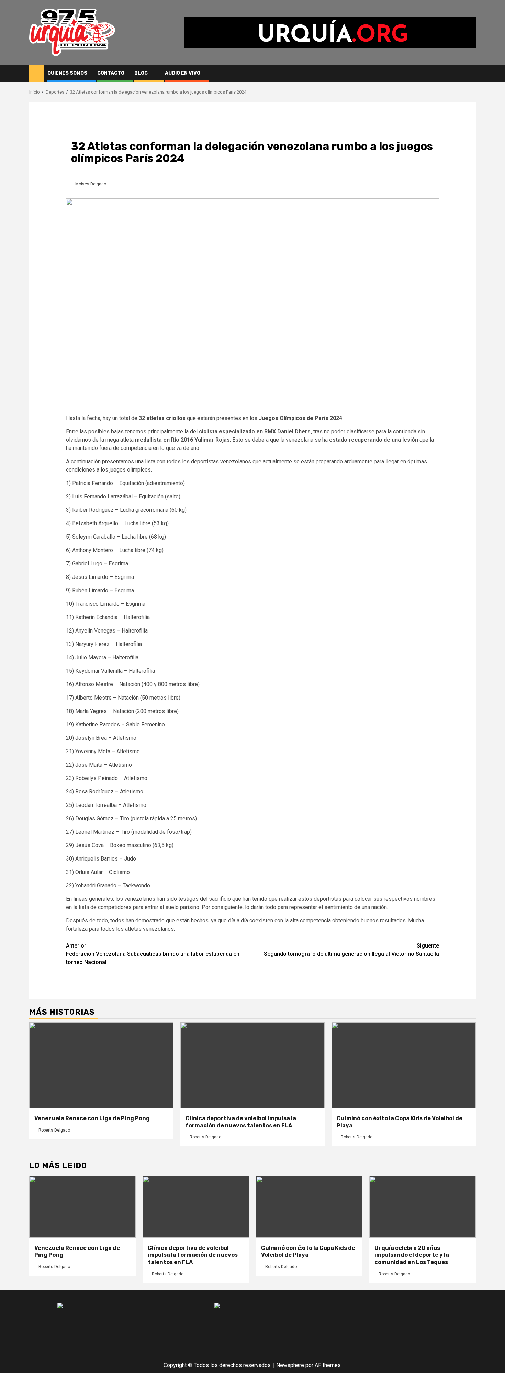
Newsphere (290, 1365)
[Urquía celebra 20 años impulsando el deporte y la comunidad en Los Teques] (422, 1207)
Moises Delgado (90, 184)
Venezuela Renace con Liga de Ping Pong (92, 1118)
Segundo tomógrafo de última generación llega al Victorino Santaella (351, 949)
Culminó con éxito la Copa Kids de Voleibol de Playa (308, 1251)
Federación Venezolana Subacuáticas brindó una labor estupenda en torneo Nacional (152, 953)
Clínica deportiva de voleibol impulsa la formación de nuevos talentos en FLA (241, 1122)
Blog (141, 73)
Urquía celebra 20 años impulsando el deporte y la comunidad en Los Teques (411, 1255)
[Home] (36, 73)
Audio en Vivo (182, 73)
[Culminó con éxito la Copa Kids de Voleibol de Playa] (404, 1065)
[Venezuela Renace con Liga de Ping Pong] (101, 1065)
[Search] (471, 73)
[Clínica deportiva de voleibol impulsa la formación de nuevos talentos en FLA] (252, 1065)
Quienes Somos (67, 73)
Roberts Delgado (54, 1130)
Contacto (110, 73)
